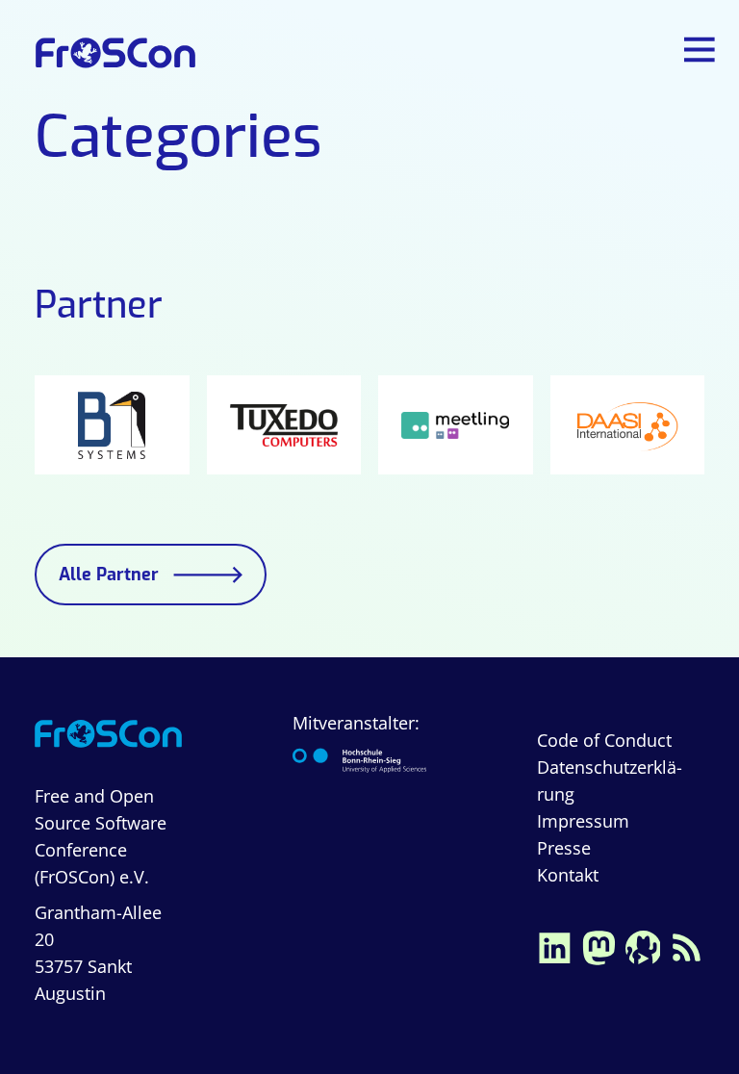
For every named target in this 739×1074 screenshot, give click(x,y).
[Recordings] (642, 945)
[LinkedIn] (554, 945)
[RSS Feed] (687, 945)
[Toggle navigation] (701, 50)
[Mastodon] (598, 945)
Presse (564, 847)
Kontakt (568, 874)
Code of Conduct (604, 740)
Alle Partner (109, 574)
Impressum (583, 820)
